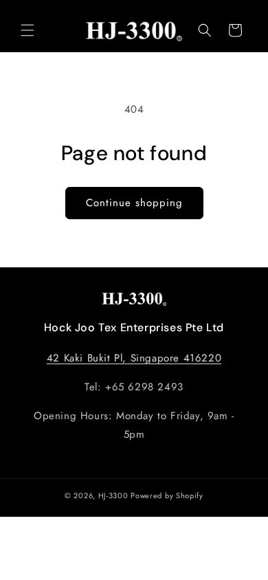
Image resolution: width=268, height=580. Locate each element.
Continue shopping (134, 202)
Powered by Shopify (167, 495)
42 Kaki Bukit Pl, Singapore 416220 (134, 358)
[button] (27, 30)
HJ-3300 (113, 495)
